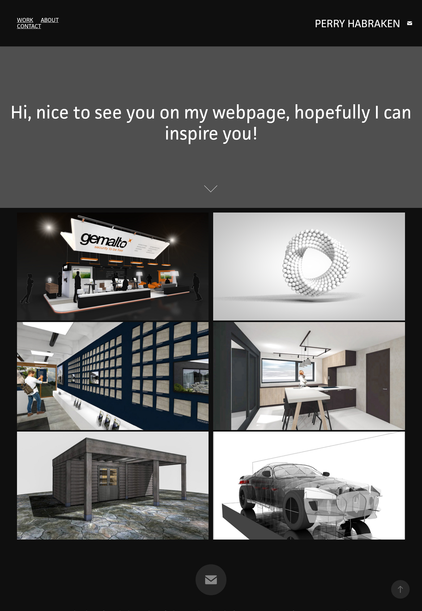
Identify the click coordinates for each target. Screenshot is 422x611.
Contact (29, 26)
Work (25, 20)
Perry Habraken (357, 23)
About (50, 20)
